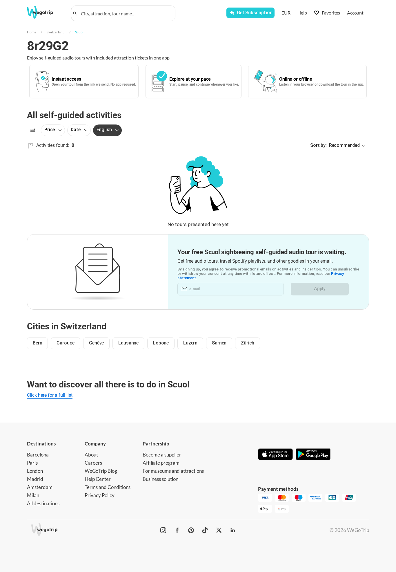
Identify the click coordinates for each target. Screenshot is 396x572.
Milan (33, 495)
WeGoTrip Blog (101, 471)
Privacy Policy (100, 495)
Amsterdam (39, 487)
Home (31, 32)
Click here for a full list (49, 395)
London (35, 471)
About (91, 455)
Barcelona (38, 455)
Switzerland (56, 32)
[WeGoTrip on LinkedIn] (232, 530)
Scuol (79, 32)
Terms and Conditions (107, 487)
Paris (32, 463)
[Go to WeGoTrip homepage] (45, 12)
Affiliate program (161, 463)
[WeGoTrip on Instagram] (163, 530)
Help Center (98, 479)
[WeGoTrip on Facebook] (177, 530)
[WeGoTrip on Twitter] (219, 530)
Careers (93, 463)
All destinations (43, 503)
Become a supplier (162, 455)
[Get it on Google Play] (313, 454)
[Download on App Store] (275, 454)
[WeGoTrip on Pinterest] (191, 530)
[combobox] (126, 13)
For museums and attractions (173, 471)
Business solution (160, 479)
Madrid (35, 479)
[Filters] (33, 130)
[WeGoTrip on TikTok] (205, 530)
